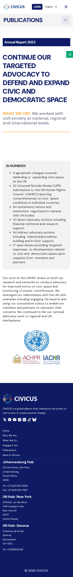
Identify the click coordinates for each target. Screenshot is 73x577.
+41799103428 (15, 549)
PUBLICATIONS (23, 20)
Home (6, 430)
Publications (9, 450)
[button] (51, 7)
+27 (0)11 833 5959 (17, 485)
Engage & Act (10, 445)
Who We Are (10, 435)
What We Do (10, 440)
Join (37, 7)
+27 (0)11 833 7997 (18, 490)
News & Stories (11, 455)
